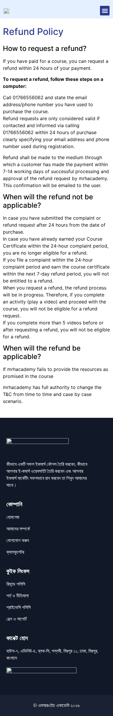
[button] (105, 10)
